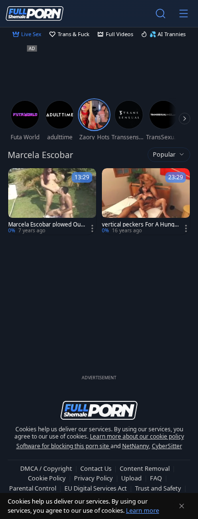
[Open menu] (183, 13)
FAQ (156, 478)
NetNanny (135, 446)
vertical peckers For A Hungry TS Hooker (139, 224)
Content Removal (145, 468)
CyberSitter (167, 446)
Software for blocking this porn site (63, 446)
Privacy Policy (93, 478)
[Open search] (160, 13)
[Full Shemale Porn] (34, 13)
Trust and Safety (158, 488)
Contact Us (95, 468)
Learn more (142, 510)
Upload (131, 478)
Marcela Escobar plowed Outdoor (45, 224)
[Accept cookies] (181, 506)
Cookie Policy (47, 478)
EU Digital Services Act (95, 488)
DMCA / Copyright (46, 468)
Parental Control (32, 488)
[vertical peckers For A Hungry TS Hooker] (146, 201)
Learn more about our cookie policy (137, 436)
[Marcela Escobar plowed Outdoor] (52, 201)
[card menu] (92, 228)
